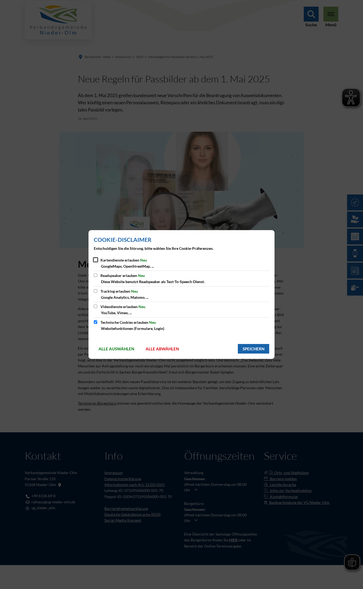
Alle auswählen (116, 348)
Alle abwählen (162, 348)
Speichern (253, 348)
